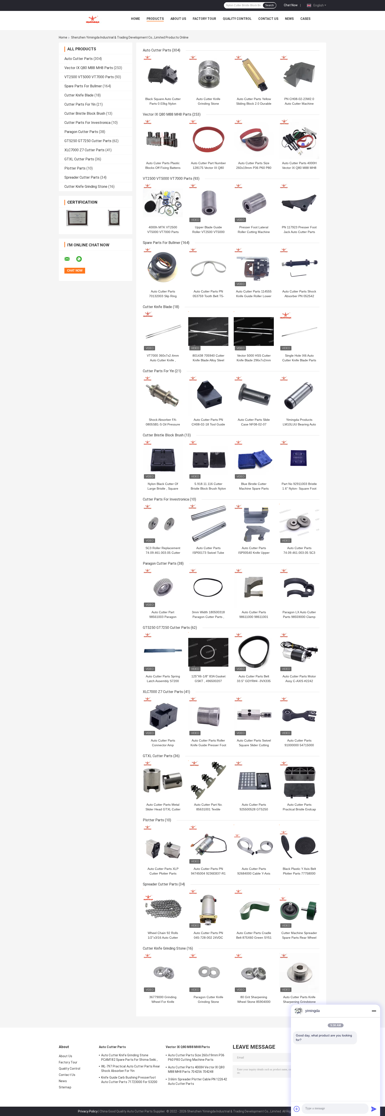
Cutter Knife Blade (79, 95)
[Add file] (297, 1109)
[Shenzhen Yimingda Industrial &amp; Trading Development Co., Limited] (92, 20)
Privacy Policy (88, 1111)
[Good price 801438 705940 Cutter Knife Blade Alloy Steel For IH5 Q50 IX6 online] (208, 331)
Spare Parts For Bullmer (83, 86)
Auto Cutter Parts (78, 59)
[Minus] (374, 1011)
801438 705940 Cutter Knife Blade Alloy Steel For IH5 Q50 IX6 (208, 360)
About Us (178, 18)
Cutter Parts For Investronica (87, 123)
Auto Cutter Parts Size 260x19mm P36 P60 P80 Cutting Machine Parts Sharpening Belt (196, 1058)
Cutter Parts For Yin (80, 104)
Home (135, 18)
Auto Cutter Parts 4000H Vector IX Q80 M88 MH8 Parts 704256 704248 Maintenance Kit (196, 1070)
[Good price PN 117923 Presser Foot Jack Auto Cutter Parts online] (299, 203)
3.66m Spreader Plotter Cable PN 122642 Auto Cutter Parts (197, 1081)
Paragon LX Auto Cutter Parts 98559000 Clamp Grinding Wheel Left (299, 616)
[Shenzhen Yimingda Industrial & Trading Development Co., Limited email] (70, 259)
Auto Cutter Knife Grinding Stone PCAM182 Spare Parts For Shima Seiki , (129, 1057)
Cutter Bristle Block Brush (84, 113)
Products (155, 18)
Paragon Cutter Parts (81, 132)
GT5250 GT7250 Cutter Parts (87, 141)
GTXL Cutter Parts (79, 159)
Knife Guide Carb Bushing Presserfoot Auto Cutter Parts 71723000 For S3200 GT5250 (129, 1080)
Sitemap (65, 1087)
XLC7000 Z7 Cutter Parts (84, 150)
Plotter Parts (75, 168)
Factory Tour (204, 18)
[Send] (373, 1109)
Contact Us (268, 18)
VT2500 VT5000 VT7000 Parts (89, 77)
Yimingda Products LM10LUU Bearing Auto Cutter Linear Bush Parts (299, 424)
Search (269, 5)
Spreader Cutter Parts (81, 177)
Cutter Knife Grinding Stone (85, 186)
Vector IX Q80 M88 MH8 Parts (88, 68)
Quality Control (237, 18)
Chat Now (291, 5)
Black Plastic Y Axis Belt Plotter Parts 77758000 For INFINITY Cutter (299, 873)
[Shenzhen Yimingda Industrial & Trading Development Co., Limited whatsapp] (81, 259)
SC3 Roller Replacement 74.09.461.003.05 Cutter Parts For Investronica (162, 552)
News (289, 18)
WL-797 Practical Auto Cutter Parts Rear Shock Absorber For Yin (130, 1069)
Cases (305, 18)
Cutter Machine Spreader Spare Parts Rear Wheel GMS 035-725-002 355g (299, 937)
